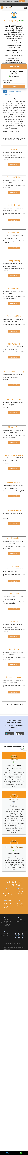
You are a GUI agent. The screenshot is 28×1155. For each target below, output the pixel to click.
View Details (13, 164)
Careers (11, 949)
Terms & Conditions (8, 947)
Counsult (18, 91)
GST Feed (7, 95)
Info (5, 91)
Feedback (11, 91)
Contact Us (6, 949)
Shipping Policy (12, 946)
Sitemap (5, 946)
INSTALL (22, 1)
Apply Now (14, 86)
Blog (22, 947)
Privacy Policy (17, 947)
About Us (16, 949)
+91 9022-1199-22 (5, 935)
